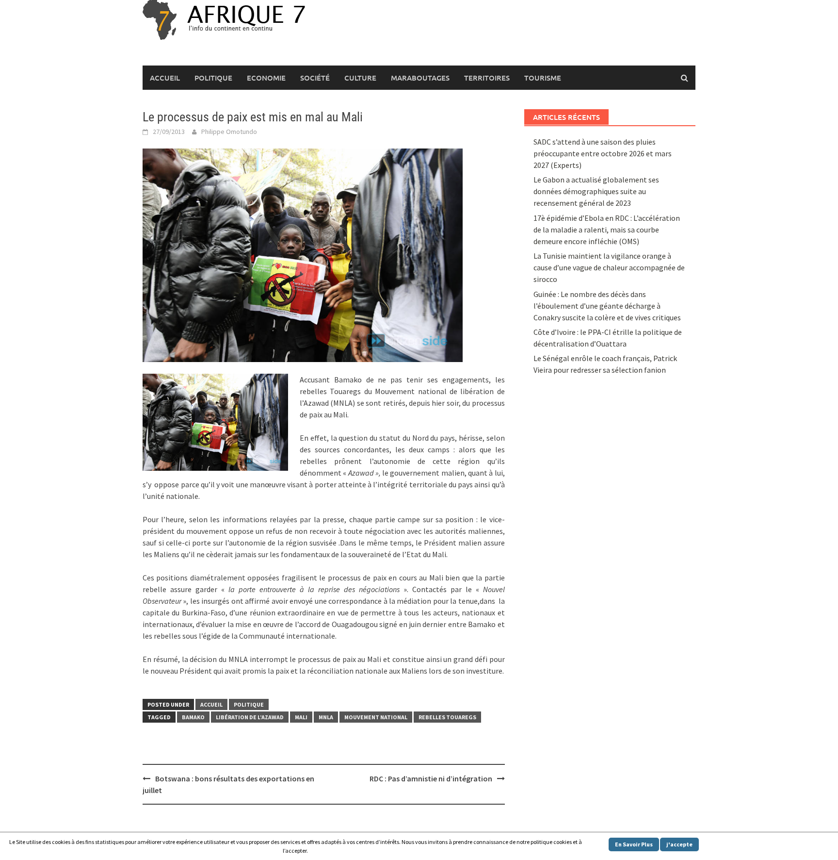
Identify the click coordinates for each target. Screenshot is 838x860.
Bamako (193, 717)
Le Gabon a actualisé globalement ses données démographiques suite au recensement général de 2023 (596, 191)
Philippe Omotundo (229, 131)
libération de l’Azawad (250, 717)
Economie (266, 78)
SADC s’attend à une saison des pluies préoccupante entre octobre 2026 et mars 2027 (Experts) (602, 153)
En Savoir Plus (634, 844)
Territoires (487, 78)
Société (315, 78)
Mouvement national (375, 717)
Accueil (165, 78)
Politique (213, 78)
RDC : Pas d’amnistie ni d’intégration (431, 778)
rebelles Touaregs (447, 717)
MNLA (326, 717)
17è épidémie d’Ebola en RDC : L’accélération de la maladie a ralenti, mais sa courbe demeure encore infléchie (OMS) (606, 229)
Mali (301, 717)
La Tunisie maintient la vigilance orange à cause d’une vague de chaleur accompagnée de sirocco (609, 267)
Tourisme (542, 78)
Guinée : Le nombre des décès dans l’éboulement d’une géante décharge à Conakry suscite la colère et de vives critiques (607, 305)
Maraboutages (420, 78)
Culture (360, 78)
